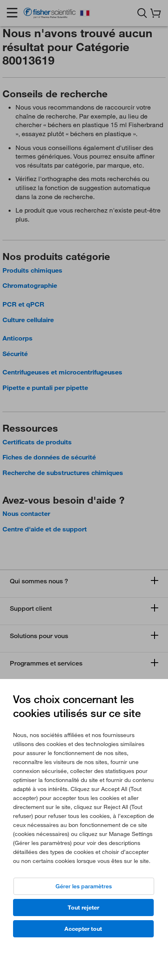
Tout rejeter (83, 907)
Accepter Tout (83, 928)
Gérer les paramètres (83, 886)
